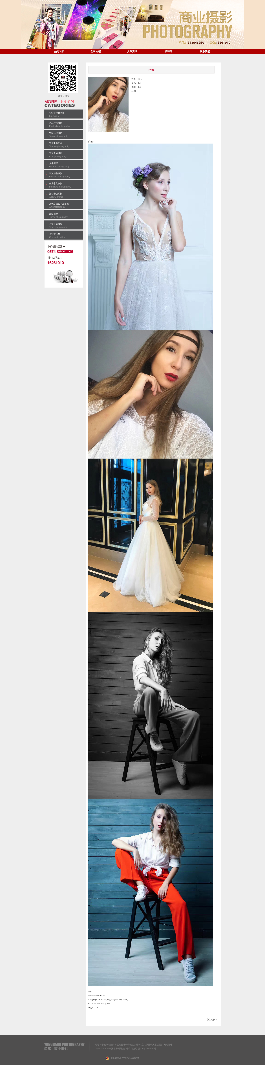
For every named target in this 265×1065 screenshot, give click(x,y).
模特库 (168, 51)
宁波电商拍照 (55, 143)
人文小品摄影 (55, 224)
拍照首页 (59, 51)
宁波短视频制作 (56, 113)
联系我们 (205, 51)
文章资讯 (132, 51)
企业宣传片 (54, 234)
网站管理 (168, 1044)
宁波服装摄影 (55, 173)
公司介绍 (96, 51)
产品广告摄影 (55, 123)
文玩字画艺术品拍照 (59, 203)
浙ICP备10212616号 (147, 1048)
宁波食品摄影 (55, 153)
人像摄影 (53, 163)
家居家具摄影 (55, 183)
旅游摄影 (53, 214)
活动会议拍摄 (55, 193)
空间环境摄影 (55, 133)
